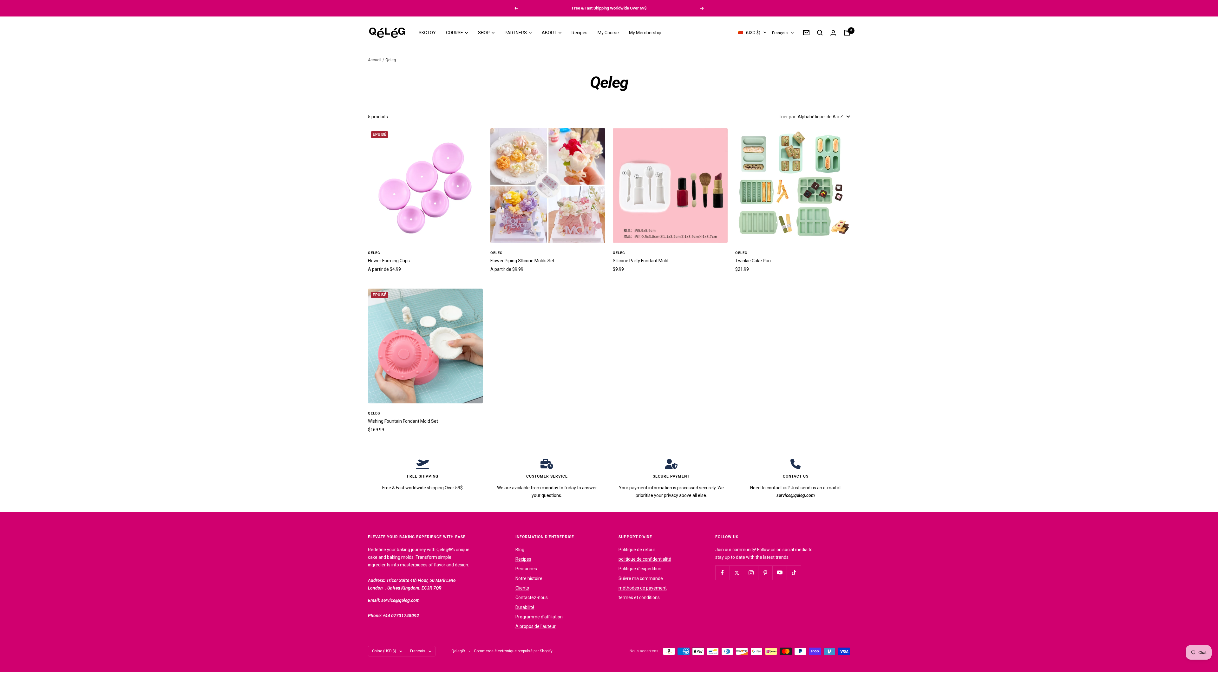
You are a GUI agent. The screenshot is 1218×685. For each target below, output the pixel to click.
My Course (608, 32)
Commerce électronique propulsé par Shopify (513, 651)
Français (780, 32)
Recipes (579, 32)
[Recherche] (820, 33)
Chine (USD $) (384, 651)
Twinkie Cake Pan (753, 260)
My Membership (645, 32)
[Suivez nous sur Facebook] (722, 572)
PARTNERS (516, 32)
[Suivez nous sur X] (737, 572)
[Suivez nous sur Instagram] (751, 572)
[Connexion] (833, 33)
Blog (519, 549)
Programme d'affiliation (539, 616)
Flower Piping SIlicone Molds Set (522, 260)
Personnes (526, 568)
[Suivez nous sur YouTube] (779, 572)
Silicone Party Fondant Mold (640, 260)
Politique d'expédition (640, 568)
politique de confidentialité (645, 559)
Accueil (374, 60)
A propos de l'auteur (535, 626)
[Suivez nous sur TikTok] (794, 572)
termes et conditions (639, 597)
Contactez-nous (531, 597)
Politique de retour (637, 549)
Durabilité (524, 607)
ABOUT (550, 32)
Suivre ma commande (641, 578)
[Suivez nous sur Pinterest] (765, 572)
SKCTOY (427, 32)
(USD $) (753, 32)
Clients (522, 587)
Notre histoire (528, 578)
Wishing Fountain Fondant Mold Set (403, 421)
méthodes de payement (643, 587)
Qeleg (374, 253)
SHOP (484, 32)
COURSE (455, 32)
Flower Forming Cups (389, 260)
